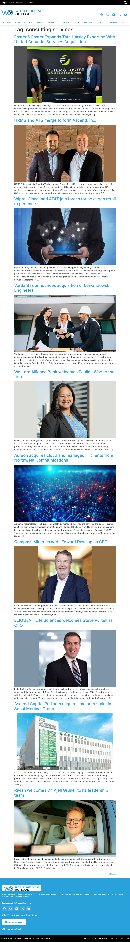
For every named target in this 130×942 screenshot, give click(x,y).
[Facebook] (101, 14)
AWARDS (113, 22)
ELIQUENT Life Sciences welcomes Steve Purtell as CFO (63, 623)
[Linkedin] (113, 14)
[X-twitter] (119, 14)
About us (19, 2)
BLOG (77, 22)
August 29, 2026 (8, 2)
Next (112, 873)
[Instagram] (107, 14)
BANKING (51, 22)
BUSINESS (28, 22)
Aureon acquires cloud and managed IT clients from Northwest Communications (63, 458)
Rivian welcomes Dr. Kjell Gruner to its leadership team (61, 793)
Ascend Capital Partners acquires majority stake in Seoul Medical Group (62, 706)
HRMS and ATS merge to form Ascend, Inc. (55, 120)
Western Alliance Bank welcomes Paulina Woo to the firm (64, 374)
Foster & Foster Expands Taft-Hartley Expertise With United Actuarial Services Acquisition (64, 39)
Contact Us (29, 2)
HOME (8, 22)
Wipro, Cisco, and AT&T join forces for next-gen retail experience (65, 201)
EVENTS (100, 22)
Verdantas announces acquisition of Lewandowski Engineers (62, 288)
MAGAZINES (88, 22)
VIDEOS (124, 22)
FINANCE (39, 22)
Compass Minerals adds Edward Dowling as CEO (61, 541)
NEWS (17, 22)
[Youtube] (125, 14)
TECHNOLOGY (65, 22)
